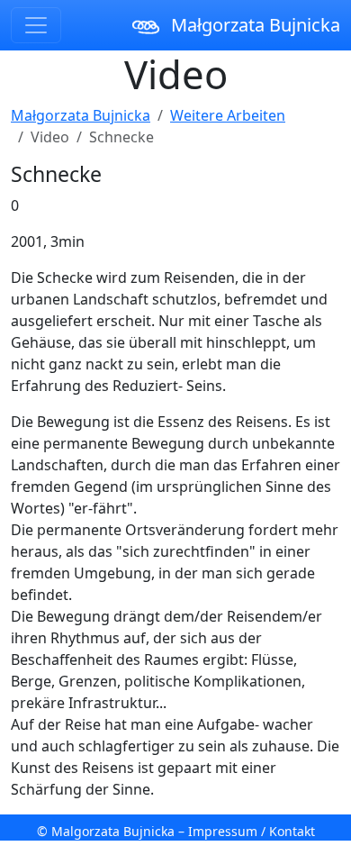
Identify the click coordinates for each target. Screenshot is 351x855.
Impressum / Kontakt (251, 831)
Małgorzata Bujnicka (253, 25)
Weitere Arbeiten (227, 115)
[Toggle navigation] (36, 25)
